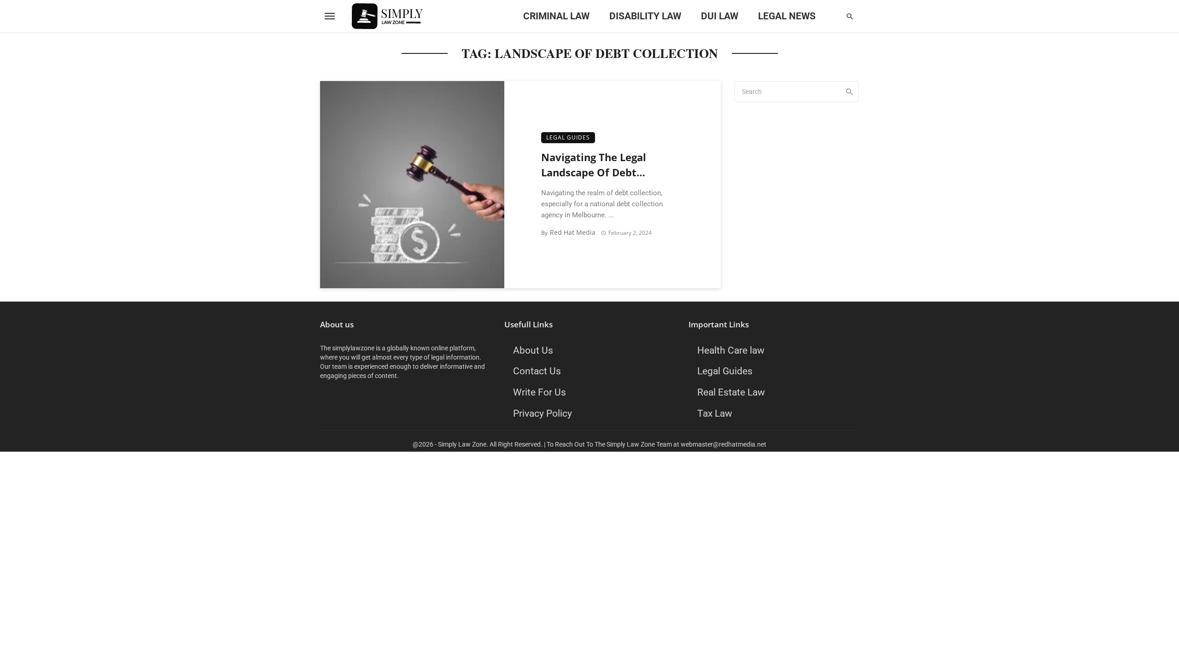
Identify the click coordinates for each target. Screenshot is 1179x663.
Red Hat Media (572, 232)
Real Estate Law (731, 392)
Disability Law (645, 16)
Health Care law (731, 350)
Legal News (787, 16)
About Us (533, 350)
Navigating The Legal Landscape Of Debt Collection (593, 165)
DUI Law (719, 16)
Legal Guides (568, 137)
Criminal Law (556, 16)
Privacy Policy (542, 413)
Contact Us (537, 371)
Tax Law (714, 413)
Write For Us (539, 392)
